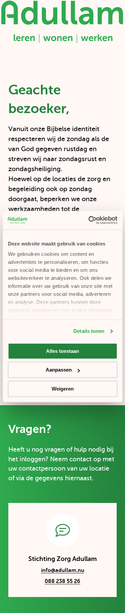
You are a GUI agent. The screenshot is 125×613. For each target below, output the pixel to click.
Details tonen (88, 331)
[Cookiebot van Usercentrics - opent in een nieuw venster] (89, 220)
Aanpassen (59, 370)
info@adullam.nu (56, 571)
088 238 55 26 (62, 581)
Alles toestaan (62, 351)
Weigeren (63, 389)
